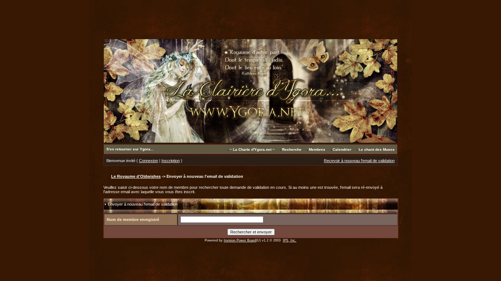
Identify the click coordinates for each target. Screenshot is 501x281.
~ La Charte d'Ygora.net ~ (252, 149)
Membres (317, 149)
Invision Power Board (240, 240)
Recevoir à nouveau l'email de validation (359, 160)
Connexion (148, 160)
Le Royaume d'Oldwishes (136, 176)
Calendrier (342, 149)
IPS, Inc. (289, 240)
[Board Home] (250, 141)
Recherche (291, 149)
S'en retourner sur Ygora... (130, 149)
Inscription (170, 160)
